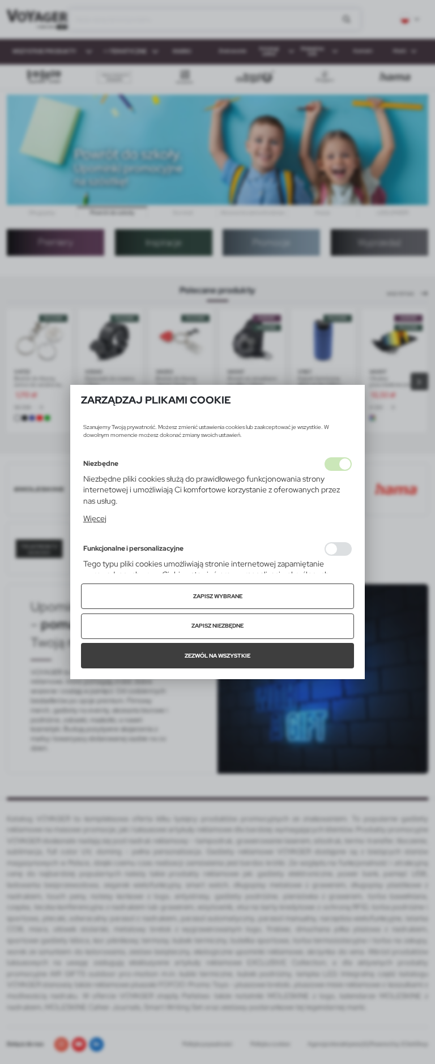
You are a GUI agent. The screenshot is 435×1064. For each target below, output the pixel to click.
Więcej (94, 518)
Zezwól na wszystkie (217, 655)
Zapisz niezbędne (217, 625)
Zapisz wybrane (217, 596)
